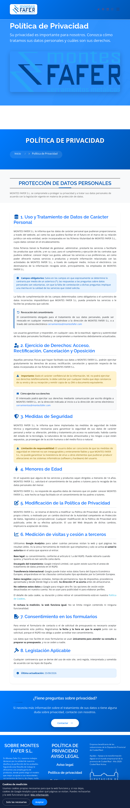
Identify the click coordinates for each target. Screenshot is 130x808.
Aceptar (39, 802)
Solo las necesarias (16, 802)
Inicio (18, 153)
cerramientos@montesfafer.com (65, 324)
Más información (40, 794)
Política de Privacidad (45, 153)
